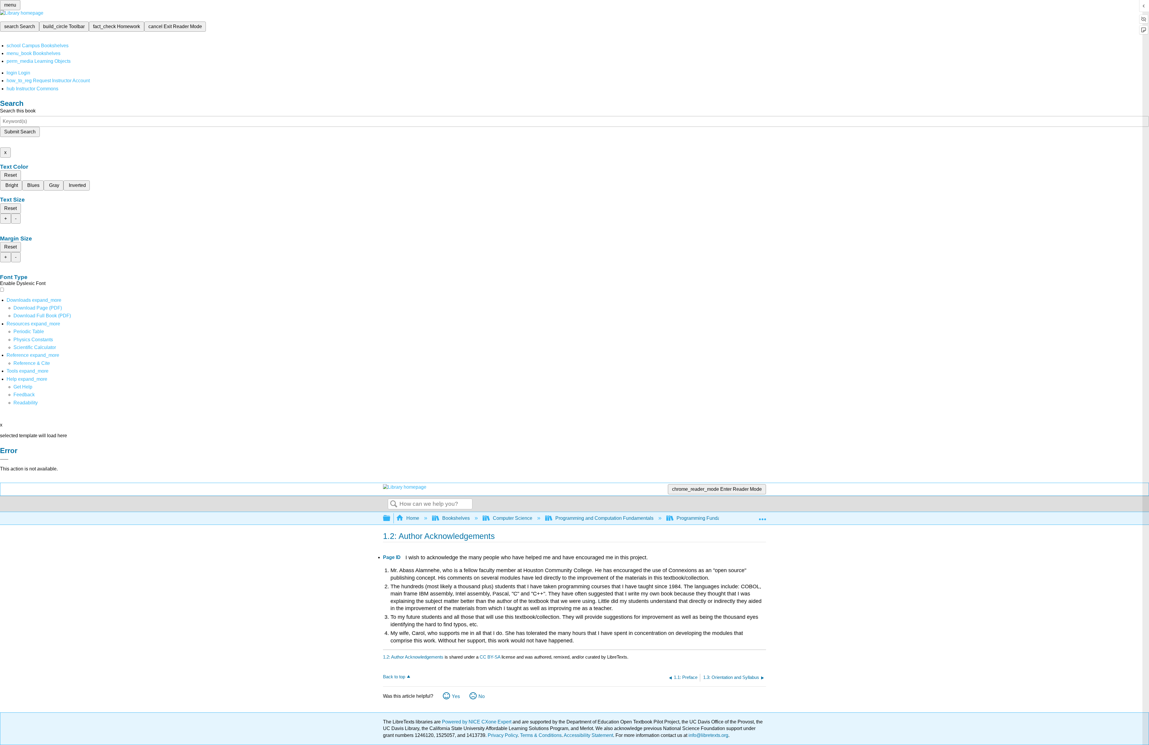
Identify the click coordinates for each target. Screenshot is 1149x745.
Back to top (394, 676)
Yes (456, 696)
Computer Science (513, 518)
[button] (24, 394)
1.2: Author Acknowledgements (413, 656)
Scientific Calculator (34, 347)
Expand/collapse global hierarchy (390, 518)
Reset (10, 175)
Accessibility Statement (588, 735)
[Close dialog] (4, 459)
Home (412, 518)
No (481, 696)
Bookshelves (456, 518)
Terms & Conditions (541, 735)
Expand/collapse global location (762, 516)
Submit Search (20, 131)
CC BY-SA (490, 656)
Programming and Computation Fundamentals (604, 518)
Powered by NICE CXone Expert (477, 721)
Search (394, 504)
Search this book (18, 110)
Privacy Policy (503, 735)
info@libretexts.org (707, 735)
